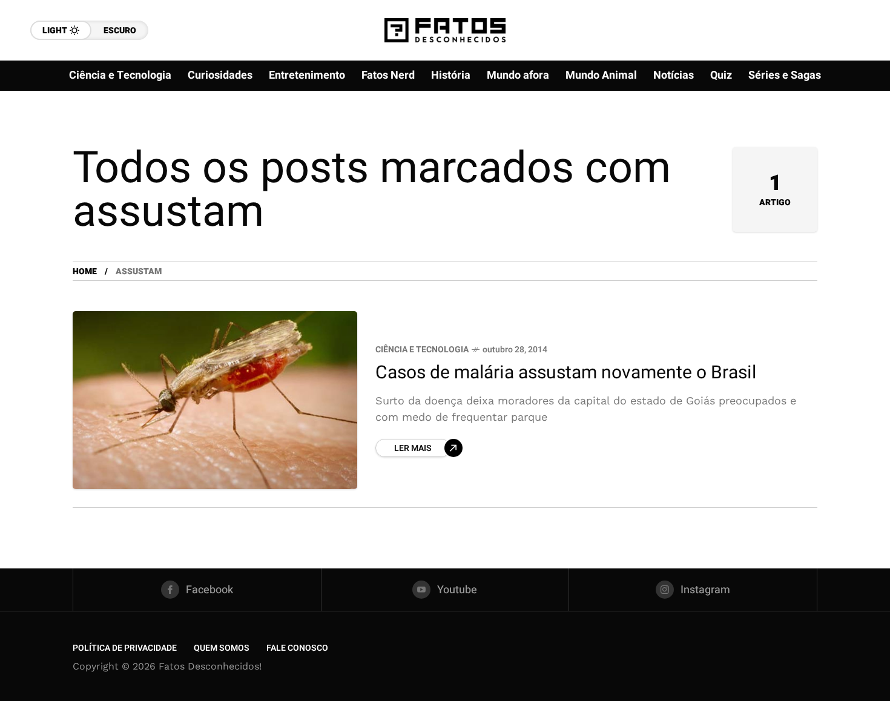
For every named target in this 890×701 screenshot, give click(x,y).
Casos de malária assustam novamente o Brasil (565, 373)
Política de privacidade (125, 648)
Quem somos (221, 648)
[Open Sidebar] (854, 139)
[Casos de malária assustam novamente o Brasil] (215, 400)
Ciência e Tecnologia (422, 349)
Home (85, 271)
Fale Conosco (297, 648)
